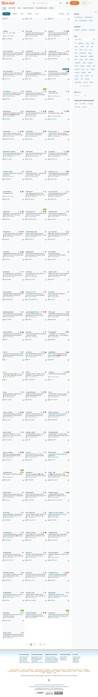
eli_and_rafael (52, 191)
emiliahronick (52, 211)
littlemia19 (29, 191)
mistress (77, 72)
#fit (31, 134)
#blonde (36, 133)
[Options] (68, 14)
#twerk (57, 515)
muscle (77, 75)
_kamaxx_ (51, 372)
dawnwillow (6, 131)
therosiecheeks (53, 552)
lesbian (89, 66)
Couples (29, 14)
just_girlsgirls (7, 292)
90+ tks (85, 107)
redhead (77, 69)
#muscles (41, 415)
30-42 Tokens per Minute (51, 659)
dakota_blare (7, 492)
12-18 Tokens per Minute (51, 658)
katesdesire (52, 592)
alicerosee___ (7, 512)
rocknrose (29, 412)
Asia (76, 20)
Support (47, 670)
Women (15, 14)
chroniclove (29, 51)
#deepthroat (51, 596)
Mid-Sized (84, 30)
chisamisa (29, 272)
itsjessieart (29, 472)
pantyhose (77, 62)
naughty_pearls (53, 492)
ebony (87, 43)
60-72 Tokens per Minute (51, 661)
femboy (84, 72)
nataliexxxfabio (53, 432)
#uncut (38, 454)
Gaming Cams (63, 659)
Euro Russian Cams (36, 659)
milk (86, 59)
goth (94, 66)
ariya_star (29, 552)
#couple (35, 355)
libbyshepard (30, 252)
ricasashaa (51, 151)
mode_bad (29, 171)
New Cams (63, 658)
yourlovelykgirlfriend (32, 312)
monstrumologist (31, 613)
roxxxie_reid (52, 51)
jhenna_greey (52, 131)
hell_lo (5, 352)
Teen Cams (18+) (24, 657)
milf (87, 46)
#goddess (66, 335)
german (91, 59)
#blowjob (19, 74)
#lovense (15, 74)
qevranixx (29, 91)
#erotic (31, 295)
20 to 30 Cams (23, 659)
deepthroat (83, 56)
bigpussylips (78, 82)
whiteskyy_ (6, 613)
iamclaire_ (29, 332)
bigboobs (81, 43)
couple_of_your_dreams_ (56, 512)
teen (90, 49)
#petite (59, 235)
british (76, 66)
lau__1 (5, 372)
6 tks (76, 103)
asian (92, 43)
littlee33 (51, 31)
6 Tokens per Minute (50, 657)
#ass (31, 275)
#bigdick (9, 154)
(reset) (79, 92)
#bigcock (28, 455)
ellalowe (51, 111)
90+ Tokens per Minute (51, 662)
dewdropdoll (29, 492)
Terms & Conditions (27, 670)
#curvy (31, 114)
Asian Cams (34, 661)
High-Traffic (92, 30)
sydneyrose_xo (52, 171)
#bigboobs (37, 215)
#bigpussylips (20, 355)
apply (85, 95)
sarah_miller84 (7, 332)
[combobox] (45, 3)
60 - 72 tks (77, 107)
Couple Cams (76, 661)
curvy (83, 69)
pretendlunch (7, 191)
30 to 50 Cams (23, 661)
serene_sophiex (8, 452)
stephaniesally (52, 532)
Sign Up (74, 3)
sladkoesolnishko (8, 312)
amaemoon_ (52, 613)
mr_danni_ (29, 352)
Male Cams (75, 659)
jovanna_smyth (30, 432)
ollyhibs (5, 31)
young (81, 59)
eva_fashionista (8, 71)
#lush (36, 74)
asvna (4, 392)
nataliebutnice (7, 472)
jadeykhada (51, 352)
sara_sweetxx (52, 231)
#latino (18, 154)
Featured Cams (76, 657)
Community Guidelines (58, 670)
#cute (15, 435)
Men (22, 14)
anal (92, 46)
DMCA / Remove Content (74, 670)
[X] (49, 680)
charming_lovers (31, 532)
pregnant (90, 62)
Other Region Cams (36, 658)
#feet (67, 54)
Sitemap (49, 672)
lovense (87, 79)
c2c (92, 75)
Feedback (86, 670)
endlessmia (29, 151)
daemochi (51, 292)
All (60, 3)
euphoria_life (52, 272)
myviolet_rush (30, 592)
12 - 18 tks (82, 103)
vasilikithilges (7, 592)
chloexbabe (29, 131)
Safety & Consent (15, 670)
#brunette (44, 113)
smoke (76, 79)
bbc (82, 75)
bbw (76, 53)
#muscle (5, 154)
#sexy (8, 395)
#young (21, 93)
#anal (63, 194)
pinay (84, 62)
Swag (54, 672)
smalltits (91, 56)
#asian (4, 395)
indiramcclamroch (8, 572)
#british (65, 34)
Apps (75, 671)
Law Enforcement (24, 671)
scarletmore (7, 91)
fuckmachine (82, 53)
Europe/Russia (83, 20)
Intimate (77, 30)
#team (33, 134)
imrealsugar (52, 252)
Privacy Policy (39, 670)
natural (93, 69)
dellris (28, 372)
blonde (87, 75)
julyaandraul (7, 111)
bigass (90, 53)
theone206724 (52, 71)
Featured (6, 14)
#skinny (33, 215)
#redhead (17, 93)
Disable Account (66, 671)
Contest (80, 671)
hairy (86, 49)
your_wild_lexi (30, 512)
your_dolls (29, 31)
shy (88, 69)
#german (54, 454)
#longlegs (58, 415)
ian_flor (28, 452)
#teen (7, 94)
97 (40, 644)
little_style (51, 312)
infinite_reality (7, 171)
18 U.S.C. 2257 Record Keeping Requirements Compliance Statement (49, 684)
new (76, 49)
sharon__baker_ (8, 412)
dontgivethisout (31, 111)
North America (79, 17)
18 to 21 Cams (23, 658)
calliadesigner (7, 552)
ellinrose (28, 71)
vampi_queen (7, 633)
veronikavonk (7, 532)
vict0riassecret (30, 211)
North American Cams (37, 657)
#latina (62, 335)
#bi (16, 154)
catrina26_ (6, 252)
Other (90, 20)
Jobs (43, 672)
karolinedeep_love (31, 231)
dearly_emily (7, 432)
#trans (8, 515)
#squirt (44, 74)
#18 (66, 74)
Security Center (12, 671)
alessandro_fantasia (9, 151)
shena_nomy (52, 91)
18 (75, 43)
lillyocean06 (52, 452)
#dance (54, 415)
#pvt (4, 174)
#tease (39, 113)
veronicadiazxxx (31, 392)
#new (4, 94)
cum (82, 79)
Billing (58, 671)
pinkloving (6, 272)
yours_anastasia (8, 51)
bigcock (83, 66)
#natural (28, 114)
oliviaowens (6, 231)
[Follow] (23, 19)
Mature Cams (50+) (24, 662)
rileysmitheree (53, 572)
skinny (76, 56)
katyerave (29, 572)
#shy (41, 154)
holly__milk (51, 472)
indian (89, 72)
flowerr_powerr (53, 412)
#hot (9, 596)
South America (89, 17)
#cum (54, 295)
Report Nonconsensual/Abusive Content (42, 671)
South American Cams (37, 662)
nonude (85, 82)
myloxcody (6, 211)
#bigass (42, 315)
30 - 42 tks (90, 103)
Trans (37, 14)
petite (91, 82)
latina (80, 49)
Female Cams (76, 658)
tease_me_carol (30, 292)
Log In (84, 3)
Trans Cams (76, 662)
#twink (14, 215)
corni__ (50, 392)
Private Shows (63, 657)
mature (82, 46)
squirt (76, 46)
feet (76, 59)
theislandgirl (52, 332)
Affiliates (87, 671)
